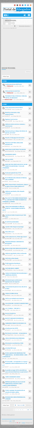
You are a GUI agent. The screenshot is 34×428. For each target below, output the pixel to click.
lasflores (9, 228)
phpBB (10, 421)
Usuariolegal (7, 290)
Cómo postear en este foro (12, 91)
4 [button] (20, 409)
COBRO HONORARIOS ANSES (12, 377)
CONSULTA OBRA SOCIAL (11, 293)
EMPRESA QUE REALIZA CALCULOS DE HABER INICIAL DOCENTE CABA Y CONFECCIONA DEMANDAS (13, 383)
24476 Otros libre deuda (11, 258)
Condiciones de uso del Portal (13, 84)
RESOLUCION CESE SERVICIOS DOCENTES (16, 248)
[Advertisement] (17, 49)
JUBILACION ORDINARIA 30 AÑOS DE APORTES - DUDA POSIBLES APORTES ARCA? (13, 208)
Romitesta (7, 146)
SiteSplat (23, 422)
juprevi (9, 330)
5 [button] (22, 409)
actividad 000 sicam (10, 348)
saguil (8, 325)
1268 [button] (28, 409)
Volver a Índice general (8, 415)
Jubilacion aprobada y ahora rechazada (15, 253)
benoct (6, 181)
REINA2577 (10, 315)
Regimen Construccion (11, 119)
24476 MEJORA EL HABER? (12, 268)
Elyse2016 (6, 245)
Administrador (8, 99)
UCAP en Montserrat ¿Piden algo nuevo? (16, 236)
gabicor (9, 305)
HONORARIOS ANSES (10, 154)
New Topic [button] (6, 76)
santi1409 (9, 121)
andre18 (9, 109)
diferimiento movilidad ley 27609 (14, 343)
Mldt (8, 310)
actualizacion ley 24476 (11, 328)
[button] (24, 15)
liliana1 (8, 295)
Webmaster (10, 86)
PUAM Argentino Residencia (12, 263)
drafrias (9, 345)
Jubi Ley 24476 (9, 159)
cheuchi (6, 394)
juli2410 (6, 387)
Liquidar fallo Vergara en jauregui (14, 227)
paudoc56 (9, 250)
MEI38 (6, 218)
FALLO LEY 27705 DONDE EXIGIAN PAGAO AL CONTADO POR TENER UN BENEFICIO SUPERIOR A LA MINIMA (14, 199)
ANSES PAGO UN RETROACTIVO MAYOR (15, 149)
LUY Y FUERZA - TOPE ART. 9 (12, 308)
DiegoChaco (10, 335)
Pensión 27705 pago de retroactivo (14, 137)
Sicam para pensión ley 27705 (13, 173)
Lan (5, 169)
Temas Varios (7, 88)
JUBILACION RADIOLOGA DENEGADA (14, 338)
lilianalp (9, 350)
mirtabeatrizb (10, 151)
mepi (8, 161)
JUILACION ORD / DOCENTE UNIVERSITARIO (16, 303)
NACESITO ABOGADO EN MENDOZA (14, 318)
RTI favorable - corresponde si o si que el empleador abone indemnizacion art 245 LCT (14, 363)
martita (6, 188)
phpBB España (17, 425)
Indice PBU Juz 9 (9, 232)
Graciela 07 (7, 116)
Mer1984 (6, 134)
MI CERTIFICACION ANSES (12, 222)
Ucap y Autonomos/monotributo (14, 107)
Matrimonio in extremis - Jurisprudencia (16, 333)
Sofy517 (6, 367)
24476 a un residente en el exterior (14, 298)
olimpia (6, 283)
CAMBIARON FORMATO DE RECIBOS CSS (15, 323)
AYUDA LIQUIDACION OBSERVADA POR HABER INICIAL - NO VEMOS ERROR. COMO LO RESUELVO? (14, 354)
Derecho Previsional (8, 68)
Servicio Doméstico (10, 313)
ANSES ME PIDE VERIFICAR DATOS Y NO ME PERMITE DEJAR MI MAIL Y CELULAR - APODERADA (14, 166)
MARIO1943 (7, 203)
